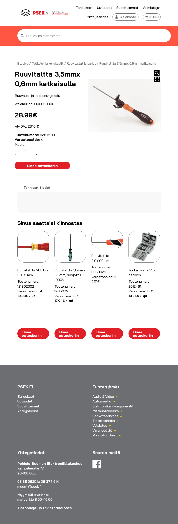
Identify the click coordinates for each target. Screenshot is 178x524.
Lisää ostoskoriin (42, 165)
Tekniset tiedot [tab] (37, 187)
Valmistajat (152, 7)
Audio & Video (103, 396)
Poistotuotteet (104, 435)
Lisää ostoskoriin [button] (32, 334)
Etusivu (22, 63)
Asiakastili (128, 17)
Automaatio (101, 401)
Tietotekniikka (103, 420)
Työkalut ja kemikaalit (47, 63)
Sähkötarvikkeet (105, 416)
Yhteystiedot (97, 17)
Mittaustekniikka (105, 411)
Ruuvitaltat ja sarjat (81, 63)
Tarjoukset (84, 7)
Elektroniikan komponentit (113, 406)
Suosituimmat (127, 7)
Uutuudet (104, 7)
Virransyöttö (102, 430)
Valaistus (99, 425)
